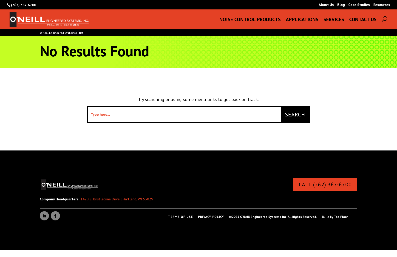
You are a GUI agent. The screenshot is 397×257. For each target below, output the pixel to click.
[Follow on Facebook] (55, 215)
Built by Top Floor (335, 217)
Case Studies (359, 5)
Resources (381, 5)
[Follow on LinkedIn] (44, 215)
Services (333, 20)
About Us (326, 5)
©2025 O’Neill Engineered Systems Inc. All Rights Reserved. (273, 217)
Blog (341, 5)
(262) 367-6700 (23, 5)
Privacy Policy (211, 217)
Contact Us (363, 20)
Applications (302, 20)
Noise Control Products (250, 20)
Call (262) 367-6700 (325, 184)
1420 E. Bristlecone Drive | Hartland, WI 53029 (116, 199)
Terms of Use (180, 217)
